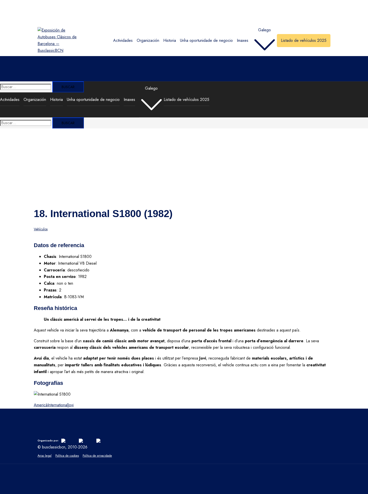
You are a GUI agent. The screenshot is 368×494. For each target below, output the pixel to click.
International (58, 405)
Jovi (71, 405)
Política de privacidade (97, 455)
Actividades (123, 40)
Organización (148, 40)
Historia (169, 40)
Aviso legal (45, 455)
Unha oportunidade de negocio (206, 40)
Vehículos (41, 229)
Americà (41, 405)
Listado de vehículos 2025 (303, 40)
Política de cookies (67, 455)
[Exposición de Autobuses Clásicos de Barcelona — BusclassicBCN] (58, 50)
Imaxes (242, 40)
